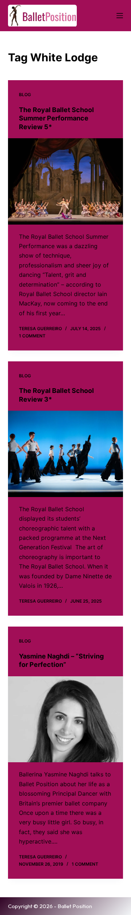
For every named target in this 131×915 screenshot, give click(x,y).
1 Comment (32, 335)
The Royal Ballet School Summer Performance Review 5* (56, 118)
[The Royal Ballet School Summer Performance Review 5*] (65, 181)
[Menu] (119, 15)
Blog (25, 94)
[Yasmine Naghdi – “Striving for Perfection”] (65, 719)
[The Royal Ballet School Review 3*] (65, 454)
